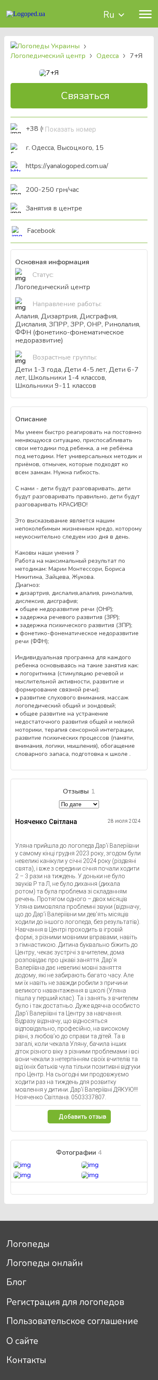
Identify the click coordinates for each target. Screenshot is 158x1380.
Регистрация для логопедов (65, 1302)
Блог (16, 1282)
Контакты (26, 1360)
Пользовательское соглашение (72, 1321)
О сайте (22, 1341)
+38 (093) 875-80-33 (40, 128)
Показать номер (70, 129)
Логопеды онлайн (44, 1263)
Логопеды (28, 1244)
